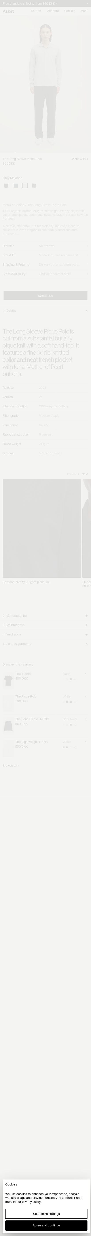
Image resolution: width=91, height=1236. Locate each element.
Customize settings (46, 1214)
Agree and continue (46, 1225)
